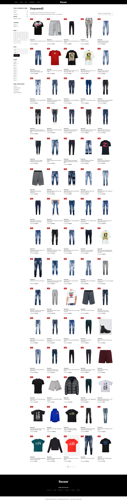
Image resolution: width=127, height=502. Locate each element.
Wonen (38, 2)
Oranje (15, 71)
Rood (15, 75)
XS (19, 42)
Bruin (15, 65)
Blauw (15, 63)
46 (15, 39)
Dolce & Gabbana (17, 92)
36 (22, 33)
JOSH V (15, 86)
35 (19, 33)
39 (15, 36)
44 (26, 36)
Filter (16, 55)
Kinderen (16, 14)
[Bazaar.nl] (63, 2)
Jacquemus (16, 91)
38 (26, 33)
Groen (15, 68)
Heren (21, 2)
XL (15, 42)
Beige (15, 62)
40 (19, 36)
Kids (26, 2)
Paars (15, 73)
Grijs (15, 67)
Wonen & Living (17, 18)
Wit (14, 78)
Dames (16, 2)
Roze (15, 76)
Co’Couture (16, 89)
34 (15, 33)
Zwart (15, 80)
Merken (15, 16)
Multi (15, 70)
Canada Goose (17, 87)
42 (22, 36)
